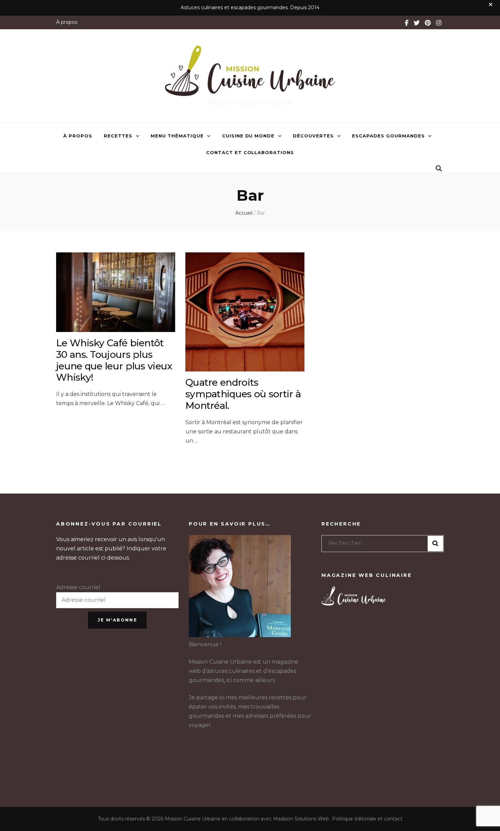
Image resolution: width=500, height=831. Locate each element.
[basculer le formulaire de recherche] (439, 168)
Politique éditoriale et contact (367, 819)
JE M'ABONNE (117, 619)
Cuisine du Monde (248, 135)
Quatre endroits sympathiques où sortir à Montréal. (243, 394)
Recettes (118, 135)
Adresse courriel (78, 587)
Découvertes (313, 135)
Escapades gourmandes (388, 135)
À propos (66, 22)
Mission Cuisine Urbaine (250, 102)
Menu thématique (177, 135)
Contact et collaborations (250, 152)
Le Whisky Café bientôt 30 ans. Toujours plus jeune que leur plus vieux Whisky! (114, 360)
